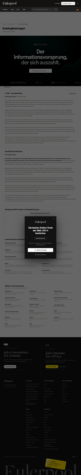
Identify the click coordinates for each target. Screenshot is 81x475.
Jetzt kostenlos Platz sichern (40, 251)
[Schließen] (64, 218)
